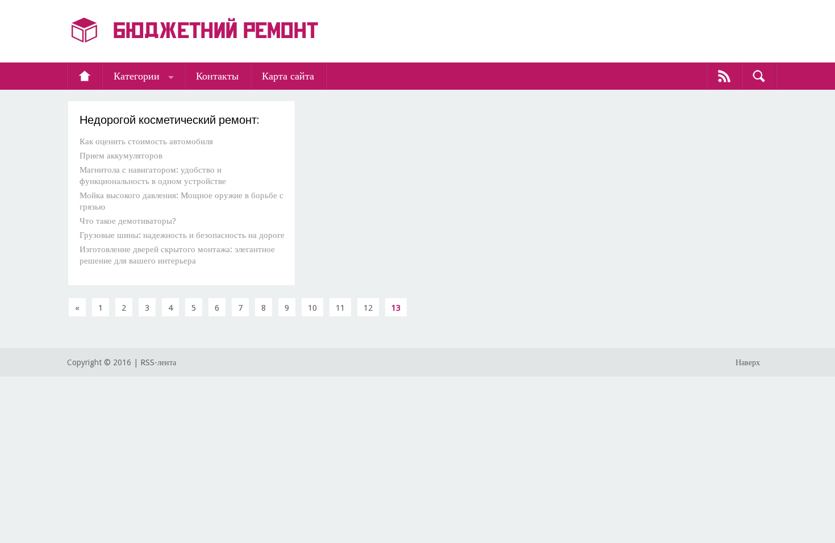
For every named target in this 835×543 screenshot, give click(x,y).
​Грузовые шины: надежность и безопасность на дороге (182, 235)
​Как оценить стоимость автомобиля (146, 141)
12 (368, 308)
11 (340, 308)
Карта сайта (288, 76)
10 (312, 308)
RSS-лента (158, 362)
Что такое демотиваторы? (128, 221)
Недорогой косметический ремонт (168, 120)
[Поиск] (759, 76)
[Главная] (85, 76)
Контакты (217, 76)
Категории (137, 76)
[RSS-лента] (724, 76)
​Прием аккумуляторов (121, 156)
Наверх (748, 362)
